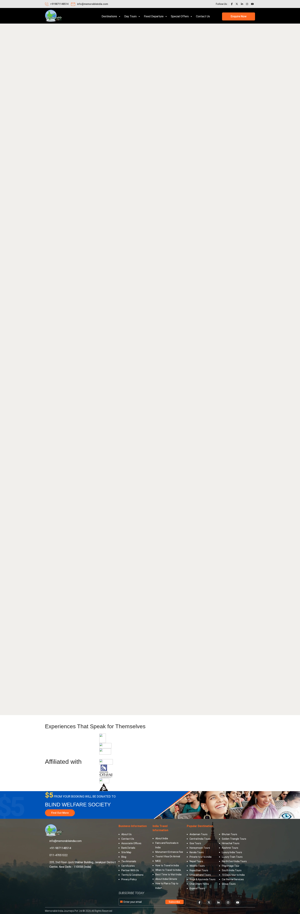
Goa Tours (195, 843)
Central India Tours (200, 838)
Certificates (128, 865)
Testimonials (128, 861)
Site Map (126, 852)
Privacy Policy (129, 879)
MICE (158, 861)
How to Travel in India (167, 865)
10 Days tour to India (233, 874)
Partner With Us (130, 870)
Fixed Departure (154, 16)
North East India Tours (234, 861)
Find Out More (60, 812)
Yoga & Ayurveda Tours (202, 879)
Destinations (109, 16)
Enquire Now (239, 16)
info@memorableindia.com (92, 4)
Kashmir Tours (230, 847)
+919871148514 (59, 4)
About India (161, 838)
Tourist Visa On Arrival (167, 856)
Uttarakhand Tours (200, 874)
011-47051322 (58, 855)
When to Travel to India (168, 870)
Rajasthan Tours (199, 870)
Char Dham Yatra (199, 883)
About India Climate (166, 879)
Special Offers (180, 16)
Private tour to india (200, 856)
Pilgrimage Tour (230, 865)
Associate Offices (131, 843)
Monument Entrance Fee (169, 852)
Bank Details (128, 847)
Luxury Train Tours (232, 856)
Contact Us (203, 16)
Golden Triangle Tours (234, 838)
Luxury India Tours (232, 852)
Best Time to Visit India (168, 874)
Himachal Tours (230, 843)
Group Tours (229, 883)
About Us (126, 834)
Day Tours (130, 16)
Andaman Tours (198, 834)
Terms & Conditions (132, 874)
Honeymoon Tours (200, 847)
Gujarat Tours (197, 888)
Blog (123, 856)
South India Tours (231, 870)
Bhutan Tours (229, 834)
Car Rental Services (233, 879)
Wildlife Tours (197, 865)
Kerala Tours (197, 852)
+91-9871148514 (60, 848)
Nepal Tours (196, 861)
